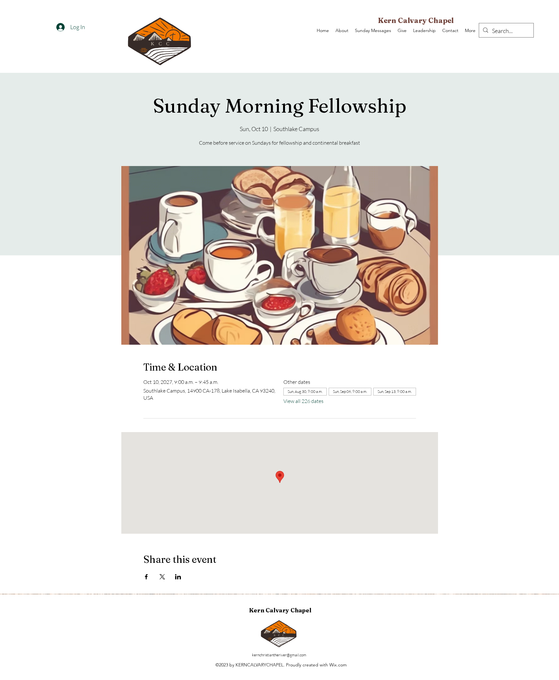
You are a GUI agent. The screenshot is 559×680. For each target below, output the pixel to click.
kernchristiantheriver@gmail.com (279, 654)
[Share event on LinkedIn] (178, 576)
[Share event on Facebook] (146, 576)
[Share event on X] (162, 576)
